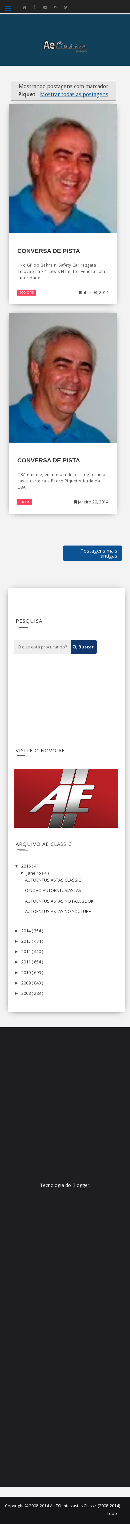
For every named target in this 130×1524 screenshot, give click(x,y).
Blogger (80, 1185)
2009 (26, 983)
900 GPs (27, 292)
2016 (26, 866)
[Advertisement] (55, 700)
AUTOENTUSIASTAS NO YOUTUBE (58, 911)
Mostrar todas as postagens (74, 94)
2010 (26, 972)
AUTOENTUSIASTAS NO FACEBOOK (59, 901)
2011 (26, 962)
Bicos (25, 502)
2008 (26, 993)
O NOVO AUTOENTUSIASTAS (53, 890)
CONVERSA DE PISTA (48, 251)
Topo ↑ (113, 1514)
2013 (26, 941)
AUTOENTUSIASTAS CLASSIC (53, 880)
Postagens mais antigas (98, 553)
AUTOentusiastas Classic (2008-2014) (85, 1506)
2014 (26, 931)
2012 (26, 951)
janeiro (34, 873)
